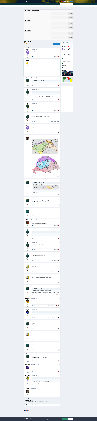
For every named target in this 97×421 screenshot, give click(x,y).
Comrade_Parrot (72, 46)
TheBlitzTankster (27, 364)
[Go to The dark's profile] (25, 42)
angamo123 (27, 49)
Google (27, 60)
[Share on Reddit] (26, 410)
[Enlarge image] (40, 233)
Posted (34, 49)
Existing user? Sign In (66, 1)
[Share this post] (59, 49)
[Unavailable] (46, 96)
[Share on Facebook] (25, 410)
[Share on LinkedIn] (27, 410)
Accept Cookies (65, 419)
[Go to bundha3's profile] (27, 312)
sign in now (40, 401)
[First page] (24, 47)
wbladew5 (54, 294)
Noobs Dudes (56, 121)
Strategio (27, 219)
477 (27, 305)
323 (27, 84)
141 (27, 56)
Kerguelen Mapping (56, 56)
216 (27, 271)
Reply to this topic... (30, 404)
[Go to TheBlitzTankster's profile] (27, 367)
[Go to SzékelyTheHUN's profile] (27, 138)
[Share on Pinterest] (28, 410)
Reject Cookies (71, 419)
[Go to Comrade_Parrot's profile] (68, 46)
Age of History (26, 1)
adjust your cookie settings (44, 419)
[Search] (72, 4)
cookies (28, 419)
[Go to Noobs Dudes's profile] (27, 267)
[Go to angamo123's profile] (27, 52)
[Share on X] (24, 410)
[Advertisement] (46, 67)
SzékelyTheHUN (42, 182)
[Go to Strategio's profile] (27, 222)
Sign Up (72, 1)
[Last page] (37, 47)
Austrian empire (27, 298)
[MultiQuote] (32, 56)
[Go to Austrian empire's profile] (27, 301)
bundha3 (27, 309)
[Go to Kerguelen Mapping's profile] (68, 49)
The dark (27, 77)
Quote (34, 56)
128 (27, 316)
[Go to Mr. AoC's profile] (27, 63)
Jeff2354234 (41, 80)
